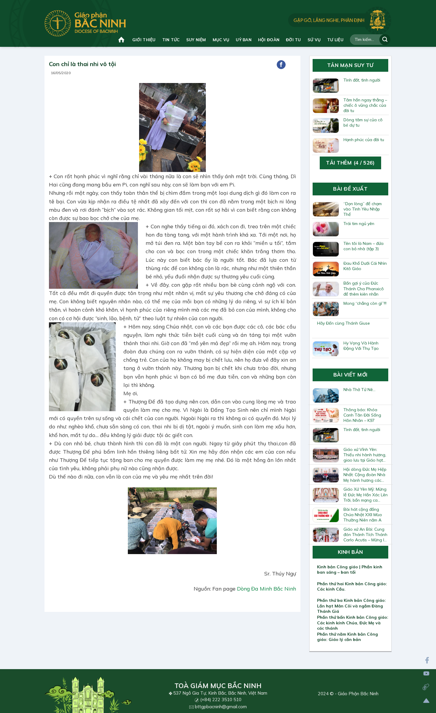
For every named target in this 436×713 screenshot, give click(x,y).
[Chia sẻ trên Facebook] (281, 64)
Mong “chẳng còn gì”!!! (364, 303)
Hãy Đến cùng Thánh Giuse (343, 323)
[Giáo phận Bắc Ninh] (85, 23)
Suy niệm (196, 39)
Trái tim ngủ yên (358, 223)
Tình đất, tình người (361, 80)
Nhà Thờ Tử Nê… (359, 389)
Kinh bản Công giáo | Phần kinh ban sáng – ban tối (349, 569)
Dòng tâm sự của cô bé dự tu (363, 122)
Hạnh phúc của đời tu (363, 139)
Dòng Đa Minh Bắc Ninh (266, 588)
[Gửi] (384, 39)
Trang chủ (122, 39)
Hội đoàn (268, 39)
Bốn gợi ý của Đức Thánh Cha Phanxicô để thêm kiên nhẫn (363, 288)
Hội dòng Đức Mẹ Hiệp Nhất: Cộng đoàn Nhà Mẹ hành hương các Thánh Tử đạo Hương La (364, 475)
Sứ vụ (314, 39)
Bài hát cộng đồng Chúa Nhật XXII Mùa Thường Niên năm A (362, 515)
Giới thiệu (144, 39)
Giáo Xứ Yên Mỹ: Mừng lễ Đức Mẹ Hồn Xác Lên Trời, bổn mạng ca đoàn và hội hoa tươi (365, 495)
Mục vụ (221, 39)
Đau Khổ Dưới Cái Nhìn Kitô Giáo (365, 266)
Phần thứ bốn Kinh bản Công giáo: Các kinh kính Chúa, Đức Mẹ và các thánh (352, 623)
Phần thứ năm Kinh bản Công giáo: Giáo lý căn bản (347, 636)
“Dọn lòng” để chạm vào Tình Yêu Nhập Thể (362, 209)
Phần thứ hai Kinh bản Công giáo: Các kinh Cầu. (352, 586)
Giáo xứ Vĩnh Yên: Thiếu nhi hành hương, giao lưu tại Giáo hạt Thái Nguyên (364, 455)
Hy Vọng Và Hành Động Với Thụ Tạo (361, 345)
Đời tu (293, 39)
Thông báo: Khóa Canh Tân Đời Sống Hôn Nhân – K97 (362, 415)
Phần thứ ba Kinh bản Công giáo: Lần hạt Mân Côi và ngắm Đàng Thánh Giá (351, 606)
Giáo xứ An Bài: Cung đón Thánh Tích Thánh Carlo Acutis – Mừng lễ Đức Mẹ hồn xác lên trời (365, 535)
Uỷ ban (244, 39)
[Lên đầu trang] (426, 700)
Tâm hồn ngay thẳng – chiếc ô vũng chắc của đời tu (365, 105)
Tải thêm (350, 162)
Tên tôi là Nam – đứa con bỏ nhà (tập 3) (363, 246)
